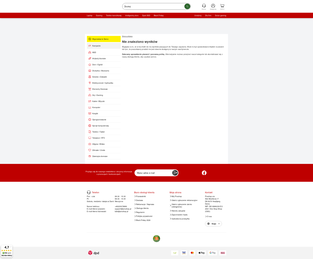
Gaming (99, 15)
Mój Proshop (177, 196)
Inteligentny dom (132, 15)
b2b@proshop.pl (121, 211)
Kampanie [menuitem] (96, 45)
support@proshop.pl (123, 208)
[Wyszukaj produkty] (187, 6)
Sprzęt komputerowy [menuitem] (100, 125)
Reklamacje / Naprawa (145, 204)
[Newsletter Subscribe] (175, 173)
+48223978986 (121, 206)
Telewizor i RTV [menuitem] (98, 138)
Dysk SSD (146, 15)
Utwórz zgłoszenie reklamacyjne (184, 200)
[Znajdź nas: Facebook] (204, 172)
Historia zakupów (178, 210)
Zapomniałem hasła (180, 214)
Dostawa (139, 200)
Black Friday (159, 15)
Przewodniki (141, 196)
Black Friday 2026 (143, 220)
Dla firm (208, 15)
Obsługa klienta (142, 208)
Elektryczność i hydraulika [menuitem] (102, 83)
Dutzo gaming (220, 15)
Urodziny (197, 15)
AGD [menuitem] (94, 52)
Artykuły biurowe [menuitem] (99, 58)
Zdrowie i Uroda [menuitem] (98, 150)
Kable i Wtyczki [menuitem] (98, 101)
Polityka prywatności (144, 216)
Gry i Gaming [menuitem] (97, 95)
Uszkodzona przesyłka (181, 218)
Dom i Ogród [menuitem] (97, 64)
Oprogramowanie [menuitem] (99, 119)
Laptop (89, 15)
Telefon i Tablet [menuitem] (98, 132)
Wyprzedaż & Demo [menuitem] (100, 39)
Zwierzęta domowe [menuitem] (99, 156)
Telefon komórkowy (114, 15)
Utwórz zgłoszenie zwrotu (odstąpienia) (182, 205)
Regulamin (140, 212)
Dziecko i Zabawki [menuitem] (99, 77)
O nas (209, 216)
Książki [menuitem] (95, 113)
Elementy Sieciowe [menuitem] (100, 89)
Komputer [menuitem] (96, 107)
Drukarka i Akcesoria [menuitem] (100, 70)
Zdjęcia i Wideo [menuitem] (98, 144)
